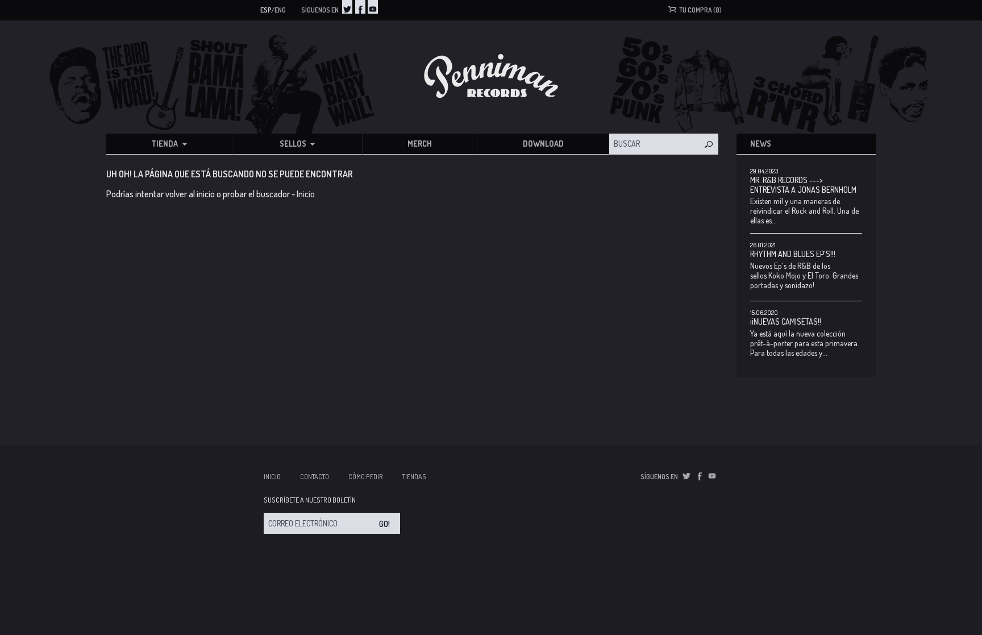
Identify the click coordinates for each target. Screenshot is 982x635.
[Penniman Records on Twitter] (347, 7)
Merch (419, 143)
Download (543, 143)
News (760, 143)
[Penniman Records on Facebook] (360, 7)
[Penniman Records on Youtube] (373, 7)
